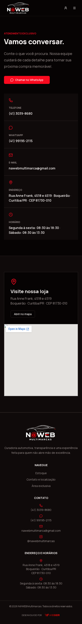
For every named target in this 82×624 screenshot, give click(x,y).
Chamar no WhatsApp (29, 80)
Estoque (41, 473)
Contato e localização (41, 479)
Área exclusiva (41, 486)
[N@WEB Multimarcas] (31, 8)
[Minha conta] (65, 8)
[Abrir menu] (74, 8)
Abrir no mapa (23, 314)
